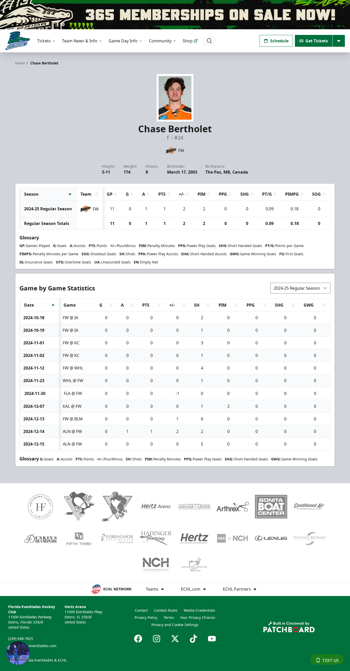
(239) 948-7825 (20, 638)
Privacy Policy (146, 617)
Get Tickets (316, 41)
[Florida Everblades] (17, 40)
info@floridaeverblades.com (32, 645)
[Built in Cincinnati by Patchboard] (289, 626)
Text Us (330, 660)
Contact (141, 610)
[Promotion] (175, 14)
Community (160, 41)
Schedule (279, 41)
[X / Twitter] (175, 638)
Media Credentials (199, 610)
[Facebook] (138, 638)
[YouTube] (212, 638)
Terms (168, 617)
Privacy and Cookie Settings (175, 624)
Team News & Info (79, 41)
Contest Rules (166, 610)
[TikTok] (193, 638)
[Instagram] (156, 638)
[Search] (209, 40)
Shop (188, 41)
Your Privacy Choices (197, 617)
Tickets (44, 41)
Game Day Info (123, 41)
